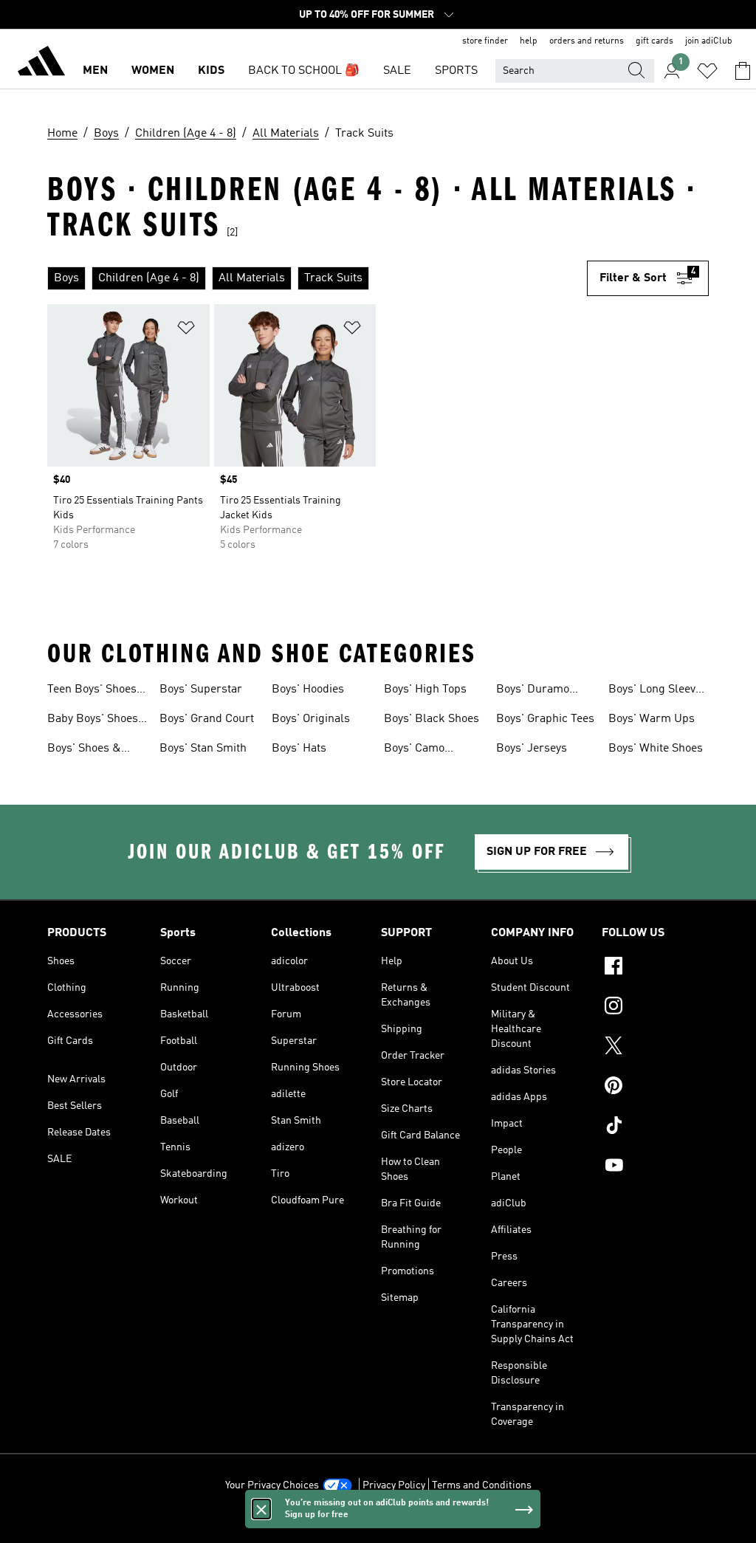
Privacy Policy (393, 1485)
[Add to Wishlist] (186, 330)
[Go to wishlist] (707, 71)
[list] (317, 278)
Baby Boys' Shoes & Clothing (92, 720)
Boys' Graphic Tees (545, 719)
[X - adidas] (655, 1048)
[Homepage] (41, 63)
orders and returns (586, 41)
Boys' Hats (299, 749)
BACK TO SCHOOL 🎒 (304, 71)
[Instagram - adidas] (655, 1008)
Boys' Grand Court (206, 719)
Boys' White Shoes (655, 749)
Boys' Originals (311, 719)
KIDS (211, 71)
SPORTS (456, 71)
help (528, 41)
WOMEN (152, 71)
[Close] (261, 1509)
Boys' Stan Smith (203, 749)
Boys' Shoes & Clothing (84, 750)
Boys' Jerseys (531, 749)
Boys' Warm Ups (651, 719)
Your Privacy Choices (272, 1485)
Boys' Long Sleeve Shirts (654, 691)
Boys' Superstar (200, 689)
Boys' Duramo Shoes (532, 691)
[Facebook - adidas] (655, 968)
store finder (485, 41)
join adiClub (708, 41)
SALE (397, 71)
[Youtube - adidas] (655, 1167)
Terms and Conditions (482, 1485)
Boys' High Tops (425, 689)
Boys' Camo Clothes (414, 750)
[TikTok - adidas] (655, 1127)
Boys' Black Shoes (431, 719)
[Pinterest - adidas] (655, 1087)
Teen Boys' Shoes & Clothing (92, 691)
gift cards (654, 41)
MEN (95, 71)
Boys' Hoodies (308, 689)
